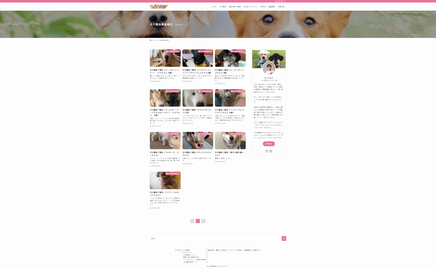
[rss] (281, 1)
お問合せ (268, 144)
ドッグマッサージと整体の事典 (194, 259)
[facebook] (275, 1)
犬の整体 (186, 250)
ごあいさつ (187, 252)
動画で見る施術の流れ (191, 257)
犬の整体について (189, 255)
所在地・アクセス (227, 250)
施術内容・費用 (213, 250)
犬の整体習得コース (190, 262)
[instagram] (278, 1)
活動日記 (256, 250)
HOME (179, 250)
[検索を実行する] (284, 238)
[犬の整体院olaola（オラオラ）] (159, 6)
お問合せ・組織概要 (244, 250)
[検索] (284, 1)
